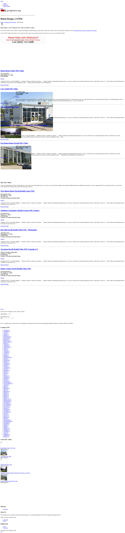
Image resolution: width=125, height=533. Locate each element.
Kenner (5, 379)
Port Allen (6, 410)
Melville (6, 393)
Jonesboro (6, 377)
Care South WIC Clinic (9, 89)
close (2, 1)
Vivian (5, 432)
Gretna (5, 369)
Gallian (5, 365)
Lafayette (6, 380)
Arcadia (6, 334)
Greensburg (6, 367)
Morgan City (7, 399)
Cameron (6, 344)
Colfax (5, 349)
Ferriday (6, 361)
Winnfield (6, 434)
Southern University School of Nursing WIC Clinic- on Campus (24, 125)
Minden (6, 396)
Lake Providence (8, 383)
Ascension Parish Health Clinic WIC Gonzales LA (19, 249)
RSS (4, 521)
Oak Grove (6, 406)
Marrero (6, 392)
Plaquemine (6, 409)
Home (4, 3)
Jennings (6, 375)
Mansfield (6, 388)
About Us (5, 5)
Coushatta (6, 352)
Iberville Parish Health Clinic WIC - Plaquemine (19, 230)
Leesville (6, 384)
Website (2, 78)
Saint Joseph (7, 419)
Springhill (6, 423)
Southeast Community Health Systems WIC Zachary (20, 210)
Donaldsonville (7, 357)
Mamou (6, 387)
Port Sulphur (7, 412)
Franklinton (6, 364)
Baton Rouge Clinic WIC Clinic (12, 71)
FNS (4, 526)
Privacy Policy (6, 6)
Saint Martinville (8, 421)
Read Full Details (5, 85)
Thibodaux (6, 429)
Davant (5, 355)
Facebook (5, 519)
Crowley (6, 353)
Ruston (5, 418)
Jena (5, 374)
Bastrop (6, 335)
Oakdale (6, 408)
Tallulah (6, 427)
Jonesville (6, 378)
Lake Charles (7, 382)
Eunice (5, 358)
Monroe (6, 397)
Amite (5, 332)
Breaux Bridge (7, 342)
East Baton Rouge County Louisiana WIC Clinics (85, 30)
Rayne (5, 413)
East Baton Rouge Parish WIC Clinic (14, 143)
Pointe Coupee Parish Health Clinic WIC (16, 269)
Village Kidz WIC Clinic (10, 107)
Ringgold (6, 417)
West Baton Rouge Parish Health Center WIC (18, 191)
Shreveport (6, 422)
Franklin (6, 362)
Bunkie (5, 343)
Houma (5, 373)
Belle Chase (7, 338)
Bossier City (7, 340)
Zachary (6, 436)
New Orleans (7, 404)
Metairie (6, 395)
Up (1, 531)
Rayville (6, 414)
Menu (2, 8)
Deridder (6, 356)
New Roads (6, 405)
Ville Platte (6, 431)
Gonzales (6, 366)
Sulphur (6, 425)
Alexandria (6, 331)
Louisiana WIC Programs (10, 22)
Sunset (5, 426)
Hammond (6, 370)
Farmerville (6, 360)
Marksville (6, 391)
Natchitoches (7, 401)
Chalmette (6, 345)
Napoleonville (7, 400)
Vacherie (6, 430)
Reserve (6, 416)
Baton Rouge (7, 336)
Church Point (7, 347)
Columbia (6, 351)
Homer (5, 371)
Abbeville (6, 330)
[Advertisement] (13, 57)
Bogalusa (6, 339)
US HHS (5, 528)
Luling (5, 386)
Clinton (5, 348)
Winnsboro (6, 435)
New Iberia (6, 403)
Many (5, 390)
